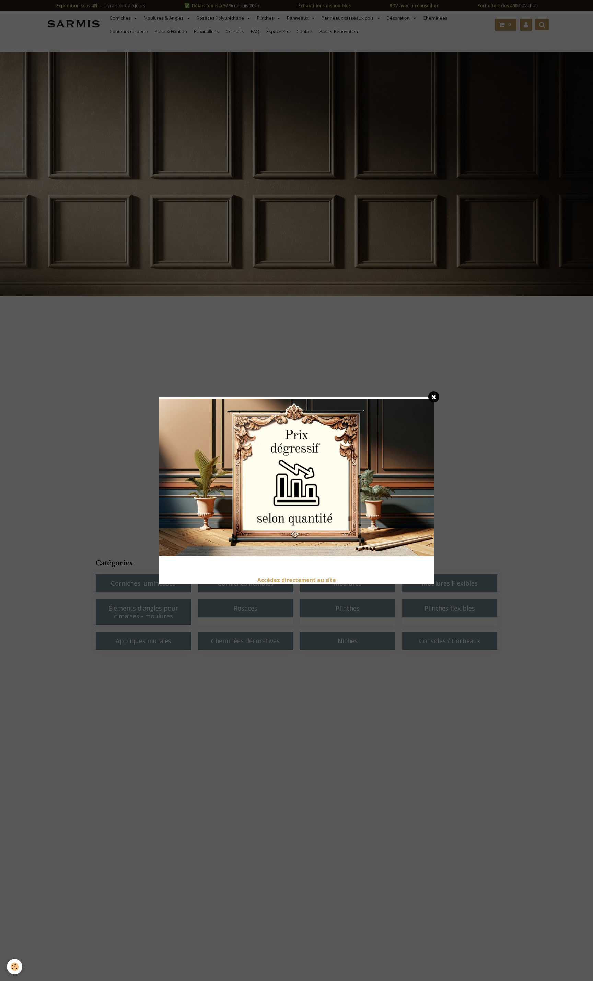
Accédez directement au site (296, 580)
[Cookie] (14, 966)
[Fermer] (433, 396)
